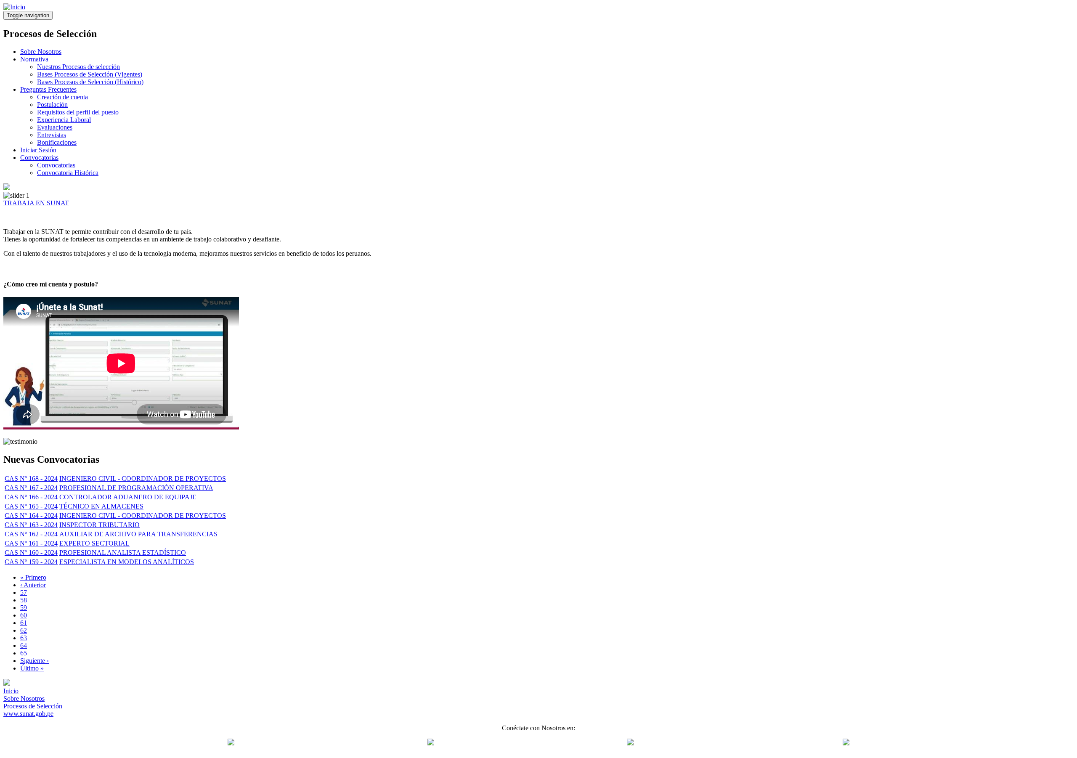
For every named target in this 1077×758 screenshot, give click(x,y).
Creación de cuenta (62, 97)
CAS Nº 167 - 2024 (31, 487)
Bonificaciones (57, 142)
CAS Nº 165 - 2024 (31, 506)
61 (23, 622)
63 (23, 637)
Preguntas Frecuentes (48, 89)
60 (23, 615)
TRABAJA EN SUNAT (36, 203)
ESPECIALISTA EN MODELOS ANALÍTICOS (126, 561)
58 (23, 600)
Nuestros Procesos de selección (78, 66)
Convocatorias (39, 157)
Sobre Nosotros (40, 51)
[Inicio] (14, 7)
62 (23, 630)
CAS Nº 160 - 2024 (31, 552)
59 (23, 607)
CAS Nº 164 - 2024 (31, 515)
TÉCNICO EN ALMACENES (101, 506)
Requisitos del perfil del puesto (78, 112)
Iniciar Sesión (38, 150)
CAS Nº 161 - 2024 (31, 543)
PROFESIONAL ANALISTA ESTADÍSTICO (122, 552)
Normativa (34, 59)
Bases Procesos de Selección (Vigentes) (89, 74)
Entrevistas (51, 134)
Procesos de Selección (32, 706)
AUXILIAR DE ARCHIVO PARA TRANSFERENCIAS (138, 534)
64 (23, 645)
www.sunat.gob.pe (28, 713)
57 (23, 592)
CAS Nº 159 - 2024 (31, 561)
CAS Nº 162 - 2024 (31, 534)
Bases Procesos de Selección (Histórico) (90, 81)
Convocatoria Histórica (67, 172)
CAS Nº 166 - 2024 (31, 497)
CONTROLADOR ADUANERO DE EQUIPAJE (127, 497)
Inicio (11, 690)
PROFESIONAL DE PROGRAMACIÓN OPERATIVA (136, 487)
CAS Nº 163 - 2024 (31, 524)
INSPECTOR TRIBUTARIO (99, 524)
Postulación (52, 104)
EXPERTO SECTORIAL (94, 543)
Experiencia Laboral (64, 119)
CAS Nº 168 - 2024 (31, 478)
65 (23, 653)
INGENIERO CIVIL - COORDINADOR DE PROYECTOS (142, 478)
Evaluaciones (54, 127)
